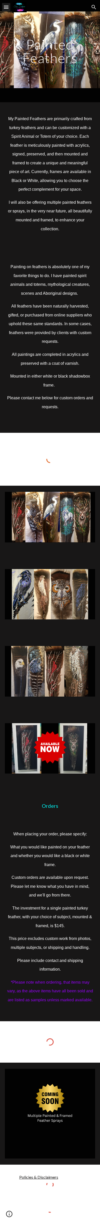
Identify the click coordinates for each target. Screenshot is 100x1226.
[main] (50, 51)
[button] (6, 7)
